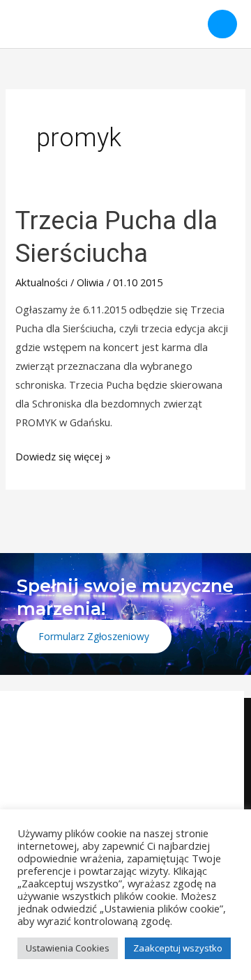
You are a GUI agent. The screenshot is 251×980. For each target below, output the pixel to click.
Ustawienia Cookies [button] (67, 948)
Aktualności (41, 282)
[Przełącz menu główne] (222, 24)
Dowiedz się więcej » (63, 455)
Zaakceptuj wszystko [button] (177, 948)
